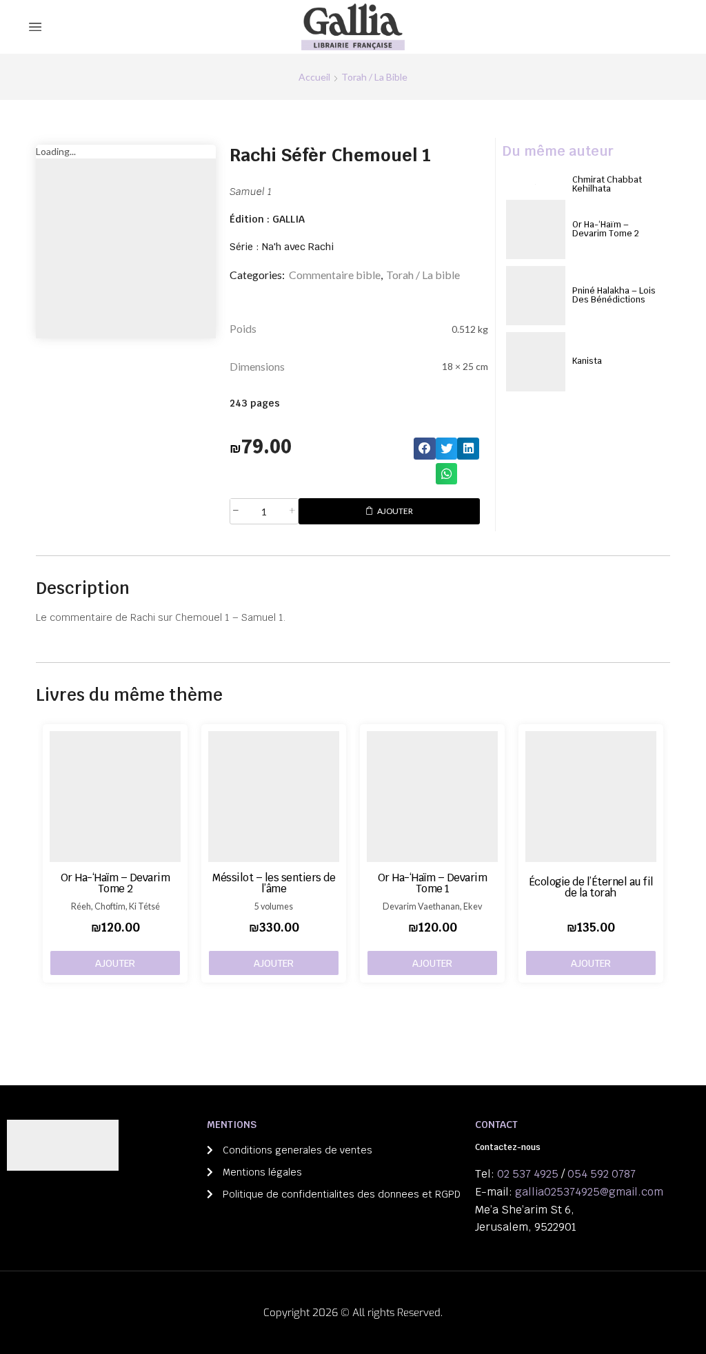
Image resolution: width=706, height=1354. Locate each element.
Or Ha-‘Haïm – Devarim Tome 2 (605, 228)
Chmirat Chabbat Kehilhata (607, 184)
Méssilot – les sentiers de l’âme (273, 882)
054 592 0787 (601, 1174)
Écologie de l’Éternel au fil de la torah (591, 886)
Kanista (587, 361)
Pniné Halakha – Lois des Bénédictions (614, 295)
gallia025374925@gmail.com (589, 1191)
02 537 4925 (527, 1174)
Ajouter (395, 511)
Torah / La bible (374, 77)
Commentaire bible (335, 274)
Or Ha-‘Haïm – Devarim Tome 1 (432, 882)
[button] (425, 449)
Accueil (314, 77)
